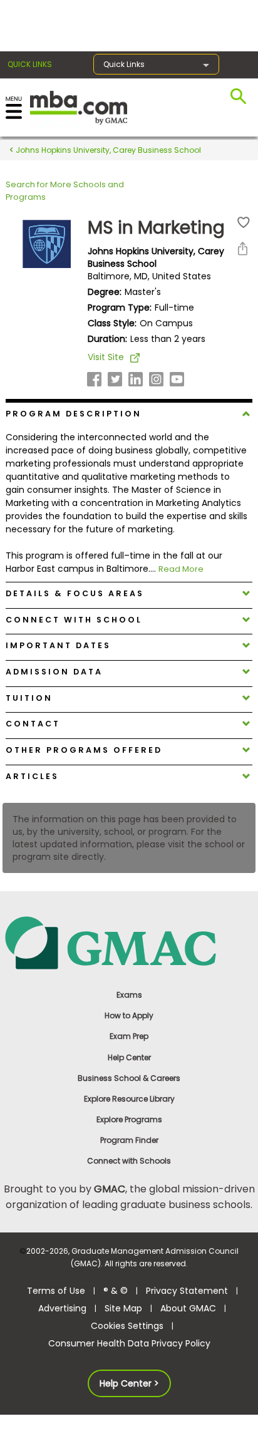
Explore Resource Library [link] (129, 1098)
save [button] (243, 223)
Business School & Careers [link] (129, 1078)
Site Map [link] (123, 1308)
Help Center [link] (129, 1057)
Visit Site (106, 357)
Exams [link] (129, 994)
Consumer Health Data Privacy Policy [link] (129, 1343)
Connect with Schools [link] (129, 1160)
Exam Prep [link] (129, 1036)
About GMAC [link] (188, 1308)
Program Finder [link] (129, 1140)
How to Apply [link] (129, 1015)
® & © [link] (115, 1290)
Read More (181, 569)
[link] (129, 942)
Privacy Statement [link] (187, 1290)
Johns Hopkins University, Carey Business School (107, 150)
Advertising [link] (62, 1308)
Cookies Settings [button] (127, 1326)
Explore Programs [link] (129, 1119)
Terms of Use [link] (56, 1290)
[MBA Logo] (78, 106)
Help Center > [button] (129, 1383)
